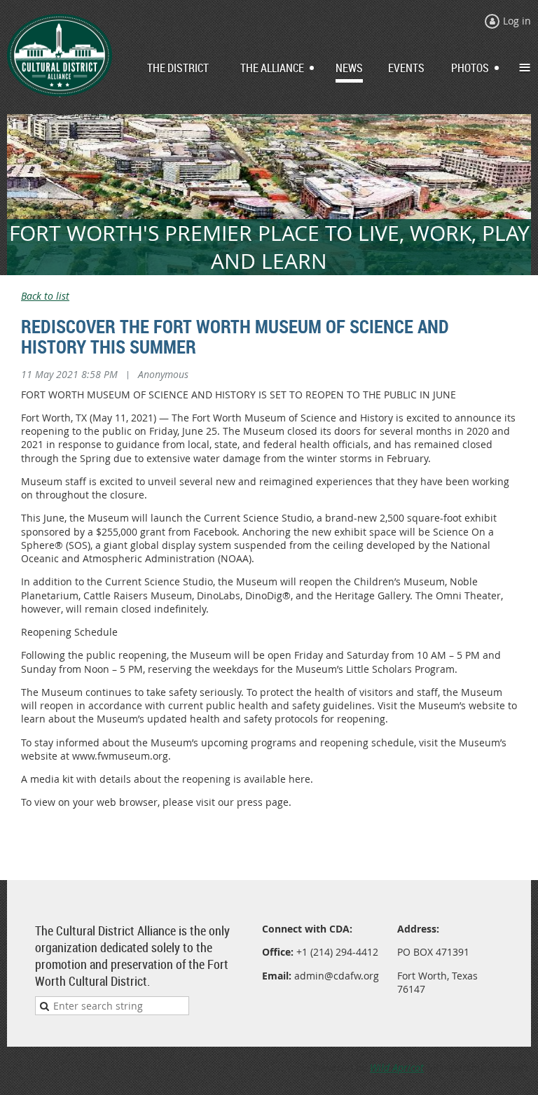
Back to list (45, 295)
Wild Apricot (397, 1067)
